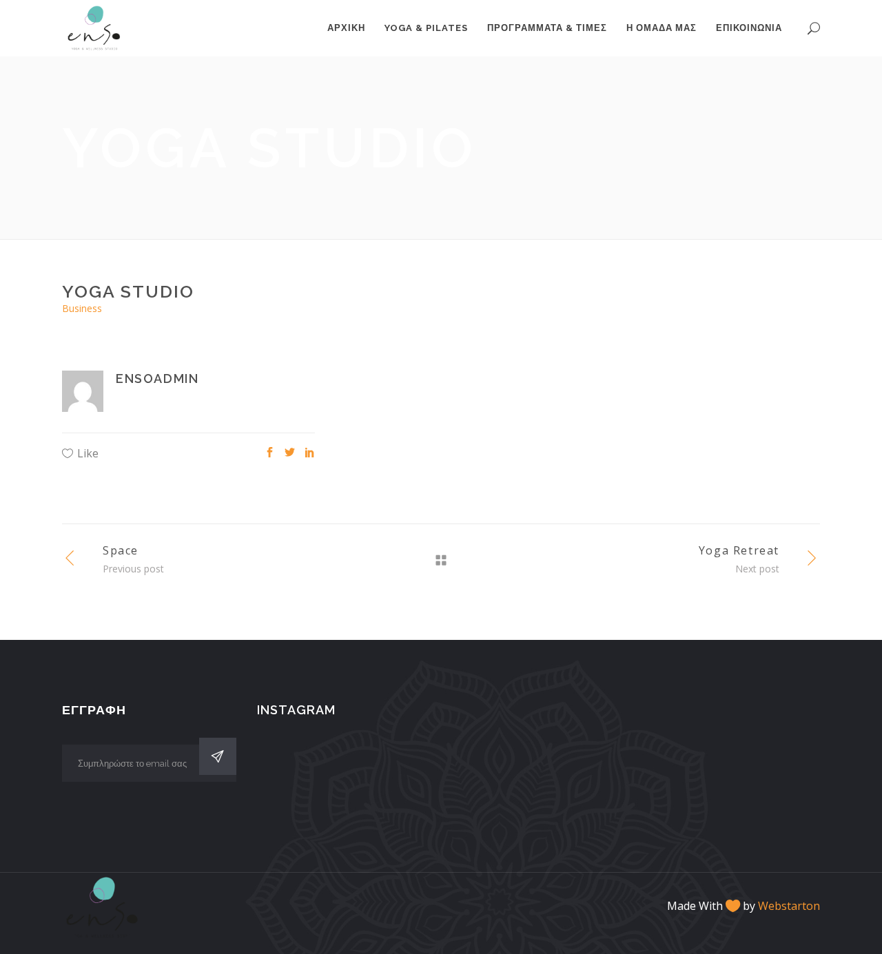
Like (88, 453)
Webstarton (789, 905)
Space (121, 550)
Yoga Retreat (739, 550)
